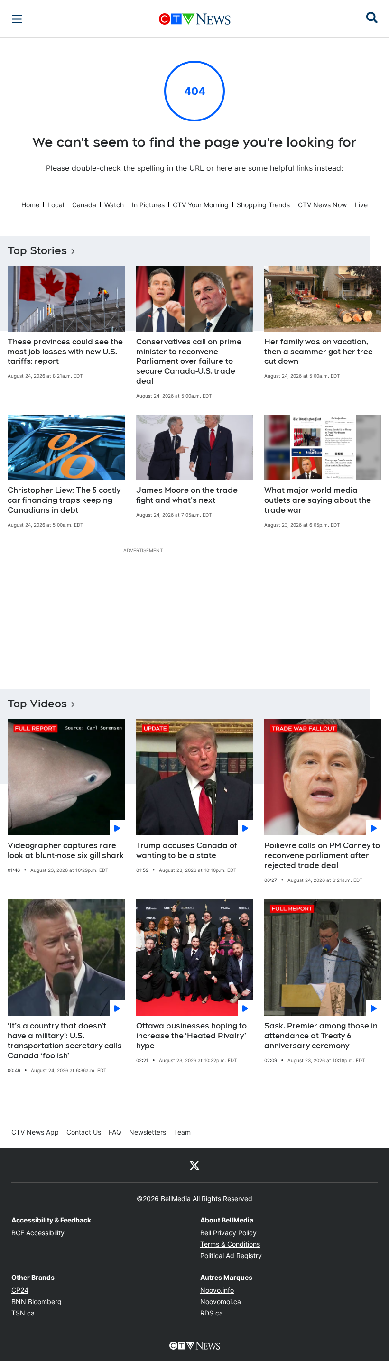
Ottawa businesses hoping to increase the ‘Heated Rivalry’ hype (191, 1035)
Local (55, 205)
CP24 (19, 1290)
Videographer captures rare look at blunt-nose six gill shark (66, 850)
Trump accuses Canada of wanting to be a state (186, 850)
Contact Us (83, 1132)
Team (182, 1132)
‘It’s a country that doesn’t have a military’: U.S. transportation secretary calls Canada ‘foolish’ (65, 1040)
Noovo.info (217, 1290)
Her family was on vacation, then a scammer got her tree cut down (318, 351)
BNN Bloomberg (36, 1301)
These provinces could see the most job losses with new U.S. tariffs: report (65, 351)
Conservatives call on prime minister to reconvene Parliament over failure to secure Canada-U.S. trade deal (188, 361)
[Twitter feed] (194, 1165)
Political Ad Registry (231, 1255)
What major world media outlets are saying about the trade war (317, 500)
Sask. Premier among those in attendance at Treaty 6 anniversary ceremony (321, 1035)
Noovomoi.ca (220, 1301)
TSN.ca (23, 1313)
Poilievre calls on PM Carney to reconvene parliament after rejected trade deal (322, 855)
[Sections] (17, 18)
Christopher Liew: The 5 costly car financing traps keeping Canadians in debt (64, 500)
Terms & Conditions (230, 1244)
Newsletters (147, 1132)
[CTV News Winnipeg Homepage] (195, 19)
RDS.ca (211, 1313)
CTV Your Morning (201, 205)
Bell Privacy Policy (228, 1233)
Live (361, 205)
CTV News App (35, 1132)
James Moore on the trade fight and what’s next (187, 495)
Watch (114, 205)
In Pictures (148, 205)
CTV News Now (322, 205)
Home (30, 205)
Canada (84, 205)
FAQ (115, 1132)
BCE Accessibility (38, 1233)
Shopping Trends (263, 205)
